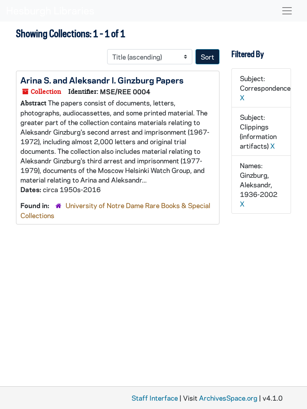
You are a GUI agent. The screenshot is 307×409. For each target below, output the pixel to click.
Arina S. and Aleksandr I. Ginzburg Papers (101, 79)
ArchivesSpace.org (228, 397)
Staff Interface (155, 397)
